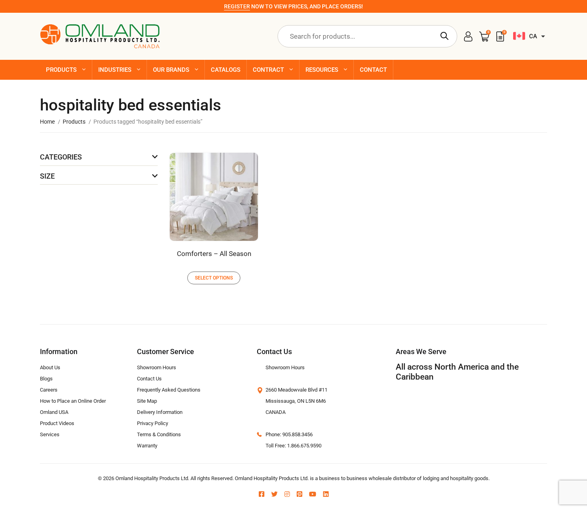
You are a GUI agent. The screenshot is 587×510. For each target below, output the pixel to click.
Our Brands (171, 69)
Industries (114, 69)
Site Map (147, 401)
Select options (214, 278)
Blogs (46, 379)
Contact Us (149, 379)
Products (61, 69)
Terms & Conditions (159, 434)
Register (237, 6)
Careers (49, 390)
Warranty (147, 446)
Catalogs (225, 69)
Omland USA (54, 412)
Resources (321, 69)
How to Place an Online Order (73, 401)
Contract (268, 69)
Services (49, 434)
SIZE (47, 176)
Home (47, 121)
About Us (50, 367)
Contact (373, 69)
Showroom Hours (156, 367)
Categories (61, 157)
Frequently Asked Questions (168, 390)
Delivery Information (159, 412)
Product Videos (57, 423)
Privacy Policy (152, 423)
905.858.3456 (297, 434)
